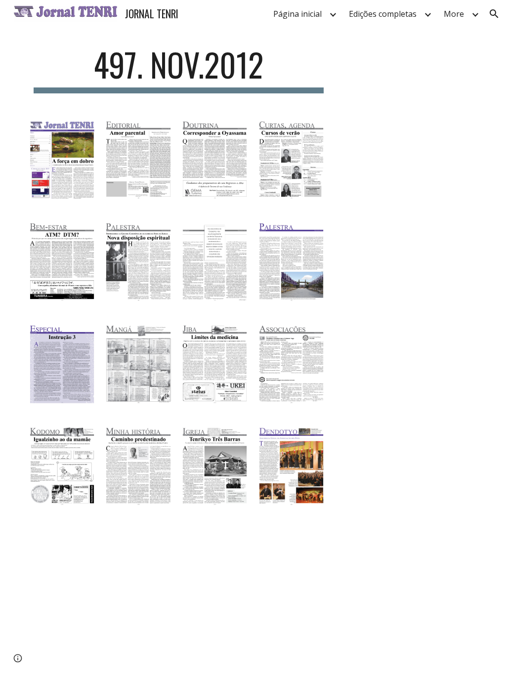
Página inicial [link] (297, 13)
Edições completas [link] (383, 13)
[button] (494, 14)
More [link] (454, 13)
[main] (179, 69)
